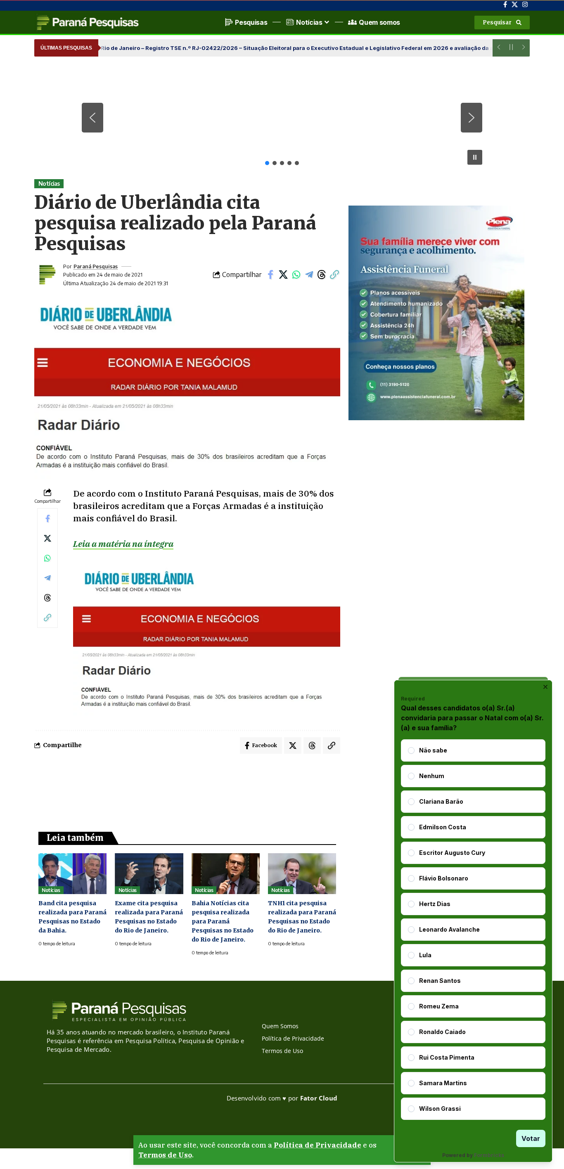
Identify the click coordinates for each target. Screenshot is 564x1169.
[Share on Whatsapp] (296, 274)
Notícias (49, 183)
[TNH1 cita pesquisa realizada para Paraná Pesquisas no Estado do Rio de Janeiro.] (302, 873)
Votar (530, 1138)
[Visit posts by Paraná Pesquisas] (46, 274)
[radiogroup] (473, 929)
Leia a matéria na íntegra (123, 543)
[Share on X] (283, 274)
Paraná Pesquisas (95, 266)
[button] (502, 22)
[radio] (411, 750)
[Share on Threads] (321, 274)
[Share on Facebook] (270, 274)
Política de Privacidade (317, 1145)
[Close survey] (545, 686)
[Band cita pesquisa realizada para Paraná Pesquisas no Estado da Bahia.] (72, 873)
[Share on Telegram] (309, 274)
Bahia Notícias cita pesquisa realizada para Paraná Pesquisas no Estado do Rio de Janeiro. (223, 921)
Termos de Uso (165, 1155)
